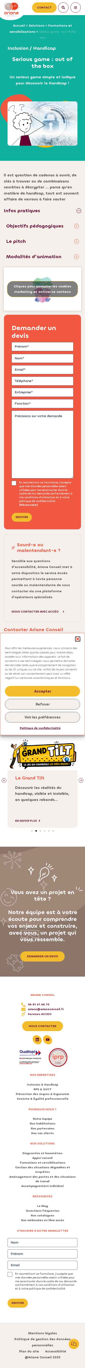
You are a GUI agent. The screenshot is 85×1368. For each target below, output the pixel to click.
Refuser (43, 704)
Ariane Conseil (42, 995)
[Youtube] (47, 1039)
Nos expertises (42, 1075)
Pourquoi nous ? (42, 1109)
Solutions (36, 26)
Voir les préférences (43, 717)
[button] (77, 639)
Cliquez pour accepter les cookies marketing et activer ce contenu (42, 289)
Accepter (42, 691)
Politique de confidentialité (40, 728)
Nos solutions (42, 1143)
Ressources (42, 1196)
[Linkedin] (37, 1039)
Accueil (19, 26)
